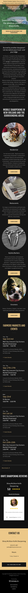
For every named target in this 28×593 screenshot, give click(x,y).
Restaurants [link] (14, 584)
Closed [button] (15, 556)
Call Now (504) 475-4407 (14, 564)
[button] (4, 8)
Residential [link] (14, 587)
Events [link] (14, 589)
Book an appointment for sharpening (14, 32)
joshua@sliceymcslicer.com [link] (14, 547)
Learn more (14, 171)
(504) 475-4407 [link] (14, 545)
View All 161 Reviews (14, 494)
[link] (14, 9)
